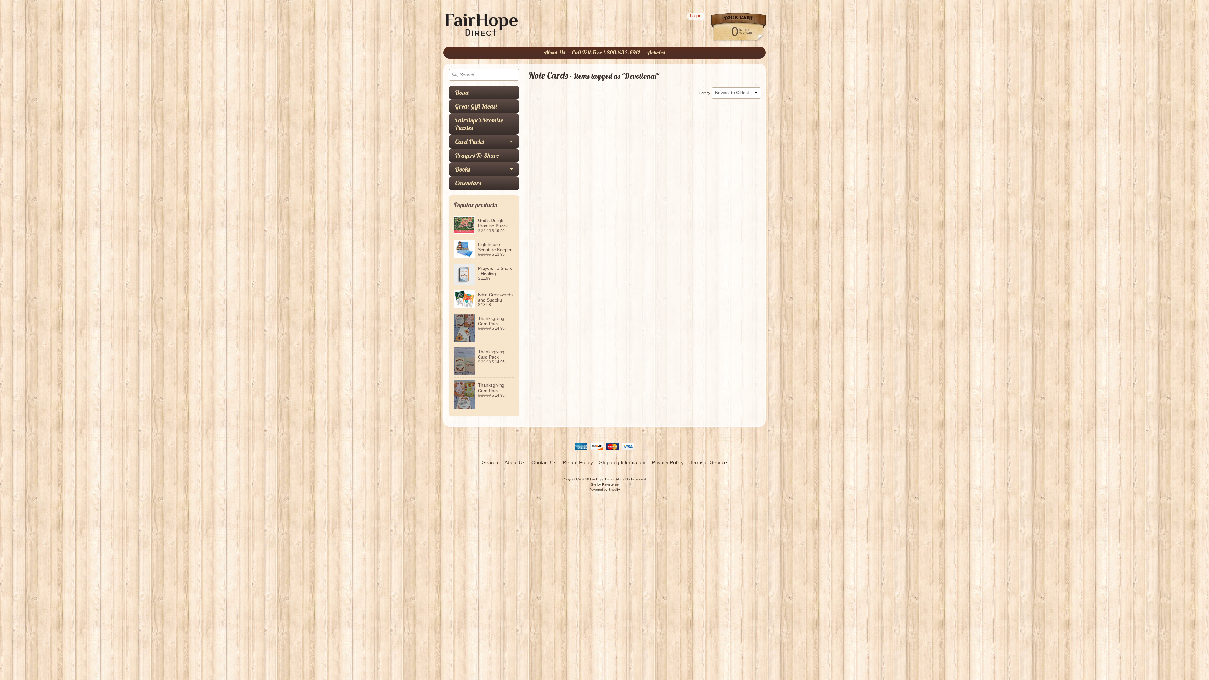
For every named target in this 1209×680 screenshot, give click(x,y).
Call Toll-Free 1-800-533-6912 (606, 52)
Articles (656, 52)
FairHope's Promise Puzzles (479, 124)
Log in (695, 16)
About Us (554, 52)
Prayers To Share (477, 155)
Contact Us (543, 462)
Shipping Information (622, 462)
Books (462, 169)
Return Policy (578, 462)
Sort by (704, 93)
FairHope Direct (602, 479)
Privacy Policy (668, 462)
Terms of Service (708, 462)
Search (490, 462)
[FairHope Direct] (481, 33)
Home (462, 92)
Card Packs (469, 141)
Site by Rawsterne (605, 484)
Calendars (468, 183)
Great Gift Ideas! (476, 106)
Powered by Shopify (604, 489)
